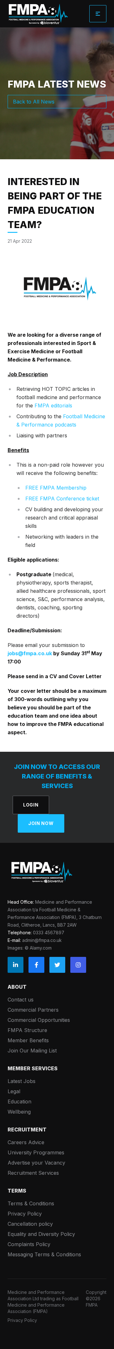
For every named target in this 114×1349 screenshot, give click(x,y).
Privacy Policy (25, 1213)
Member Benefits (28, 1040)
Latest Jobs (21, 1081)
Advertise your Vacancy (36, 1162)
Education (19, 1101)
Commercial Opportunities (39, 1020)
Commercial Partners (33, 1010)
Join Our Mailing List (32, 1050)
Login (31, 804)
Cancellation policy (30, 1224)
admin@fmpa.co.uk (42, 940)
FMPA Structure (27, 1030)
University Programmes (36, 1152)
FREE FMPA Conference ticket (62, 498)
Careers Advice (26, 1142)
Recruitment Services (33, 1173)
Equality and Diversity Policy (41, 1234)
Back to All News (33, 101)
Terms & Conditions (31, 1203)
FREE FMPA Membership (55, 487)
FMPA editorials (53, 405)
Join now (41, 823)
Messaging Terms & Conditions (44, 1254)
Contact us (21, 999)
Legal (14, 1091)
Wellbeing (19, 1112)
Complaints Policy (29, 1244)
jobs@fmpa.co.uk (30, 653)
